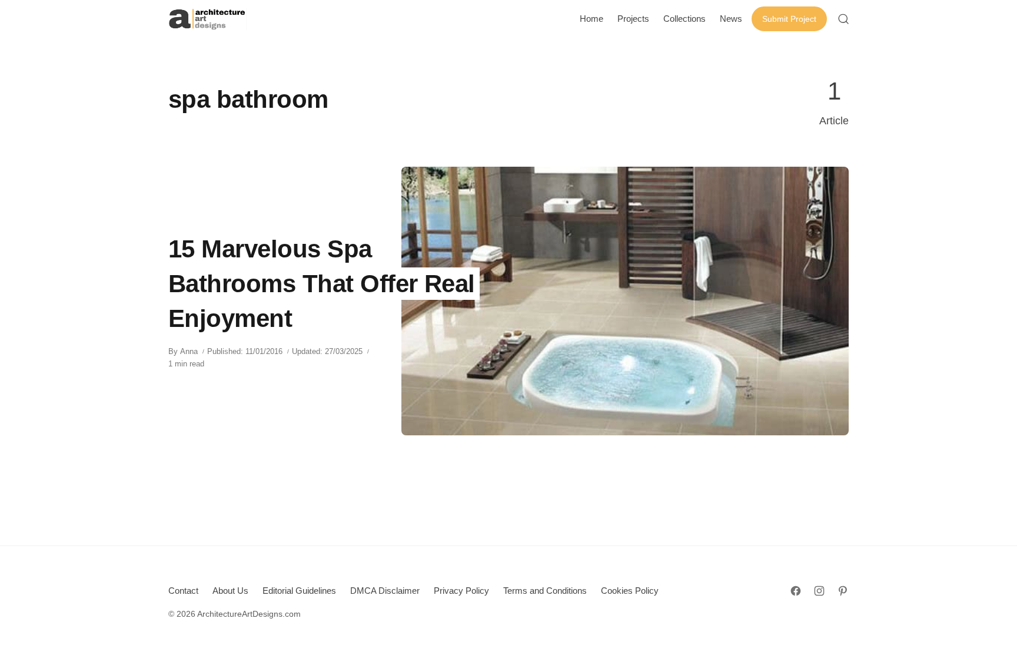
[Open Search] (843, 19)
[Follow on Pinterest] (842, 590)
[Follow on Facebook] (795, 590)
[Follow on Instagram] (819, 590)
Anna (189, 351)
